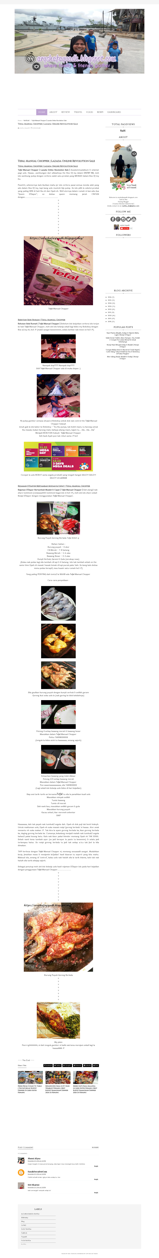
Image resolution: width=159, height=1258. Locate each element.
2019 (110, 318)
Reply (96, 1166)
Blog (22, 1221)
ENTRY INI (89, 172)
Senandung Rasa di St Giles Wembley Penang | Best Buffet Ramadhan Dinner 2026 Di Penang (57, 1089)
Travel (78, 112)
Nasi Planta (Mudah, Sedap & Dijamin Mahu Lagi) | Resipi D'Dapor (123, 334)
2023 (110, 306)
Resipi (100, 112)
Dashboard (114, 112)
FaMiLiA (24, 1233)
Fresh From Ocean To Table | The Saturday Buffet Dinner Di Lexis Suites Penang (30, 1089)
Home (41, 112)
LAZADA (63, 477)
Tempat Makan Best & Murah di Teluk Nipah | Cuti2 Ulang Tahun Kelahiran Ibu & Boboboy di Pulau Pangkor (123, 352)
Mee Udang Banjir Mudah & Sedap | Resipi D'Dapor (122, 358)
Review (65, 112)
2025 (110, 300)
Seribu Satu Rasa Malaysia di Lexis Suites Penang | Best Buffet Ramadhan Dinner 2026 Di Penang (85, 1089)
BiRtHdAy (24, 1218)
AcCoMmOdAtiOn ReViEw (30, 1214)
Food (89, 112)
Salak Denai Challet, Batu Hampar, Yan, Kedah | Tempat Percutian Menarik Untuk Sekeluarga (123, 340)
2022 (110, 309)
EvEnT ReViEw (26, 1229)
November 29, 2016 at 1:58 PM (37, 1187)
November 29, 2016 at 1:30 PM (37, 1161)
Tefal (50, 308)
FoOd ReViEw (26, 1240)
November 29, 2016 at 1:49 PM (37, 1174)
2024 (110, 303)
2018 (110, 321)
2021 (110, 312)
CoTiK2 (23, 1225)
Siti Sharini (33, 1185)
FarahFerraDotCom (37, 1171)
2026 (110, 297)
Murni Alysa (34, 1158)
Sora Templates (72, 1253)
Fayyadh (24, 1237)
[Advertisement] (79, 89)
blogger (95, 1147)
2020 (110, 315)
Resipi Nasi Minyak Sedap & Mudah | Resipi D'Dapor (123, 346)
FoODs (23, 1244)
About (53, 112)
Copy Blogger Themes (92, 1253)
